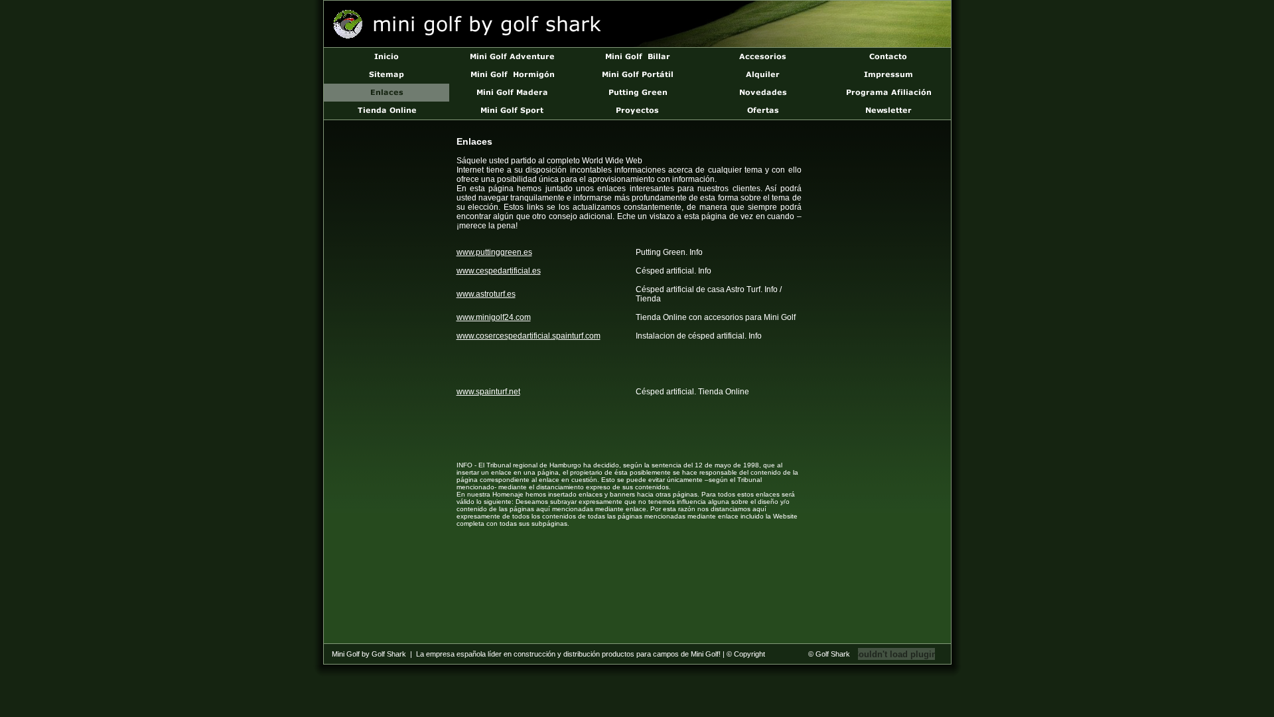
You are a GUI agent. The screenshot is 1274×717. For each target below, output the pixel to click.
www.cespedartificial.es (499, 271)
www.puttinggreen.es (494, 252)
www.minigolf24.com (494, 317)
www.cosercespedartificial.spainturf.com (529, 336)
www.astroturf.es (486, 294)
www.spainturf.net (488, 391)
